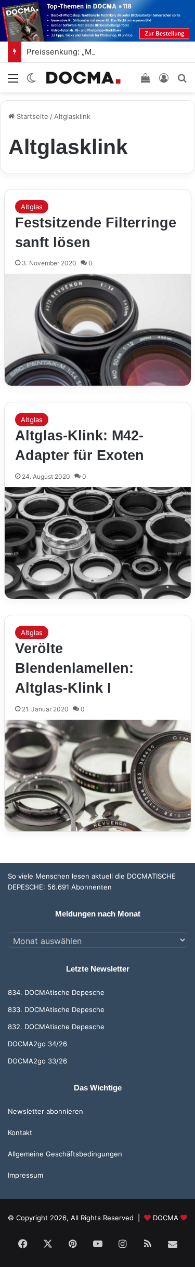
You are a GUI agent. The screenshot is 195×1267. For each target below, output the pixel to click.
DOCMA (165, 1218)
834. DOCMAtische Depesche (56, 992)
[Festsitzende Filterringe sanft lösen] (98, 330)
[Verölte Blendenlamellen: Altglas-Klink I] (98, 776)
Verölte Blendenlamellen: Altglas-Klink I (74, 668)
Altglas (32, 207)
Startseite (31, 116)
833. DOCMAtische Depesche (56, 1009)
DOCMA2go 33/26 (37, 1061)
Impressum (25, 1175)
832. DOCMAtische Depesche (56, 1026)
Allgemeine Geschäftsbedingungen (65, 1154)
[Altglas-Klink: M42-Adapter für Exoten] (98, 543)
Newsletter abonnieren (45, 1111)
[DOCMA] (83, 77)
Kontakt (20, 1132)
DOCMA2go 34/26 (37, 1044)
